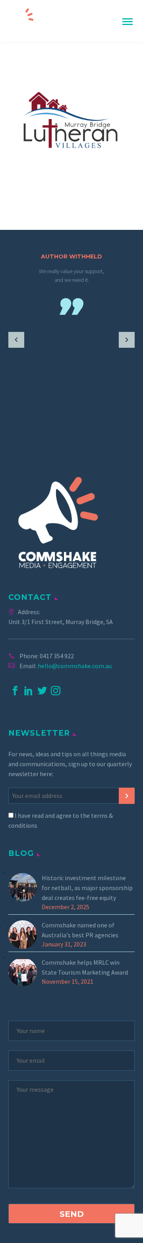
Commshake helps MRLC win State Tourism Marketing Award (85, 967)
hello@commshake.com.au (75, 666)
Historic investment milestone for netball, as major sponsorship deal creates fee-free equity (87, 888)
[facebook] (15, 691)
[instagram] (55, 691)
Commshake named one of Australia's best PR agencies (80, 930)
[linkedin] (28, 691)
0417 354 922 (57, 656)
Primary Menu (127, 22)
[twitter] (42, 691)
